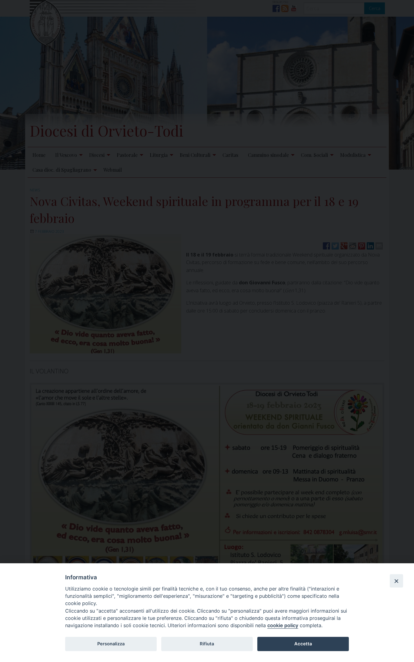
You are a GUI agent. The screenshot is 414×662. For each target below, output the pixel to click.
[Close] (396, 581)
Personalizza (111, 644)
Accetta (303, 644)
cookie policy (282, 625)
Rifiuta (207, 644)
